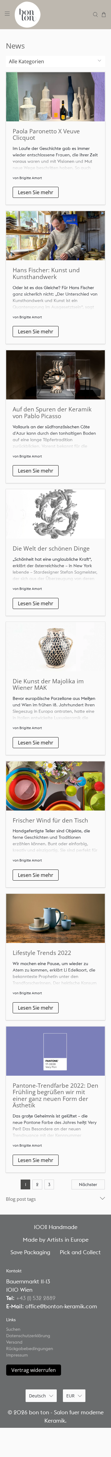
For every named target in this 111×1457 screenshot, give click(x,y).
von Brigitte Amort (27, 178)
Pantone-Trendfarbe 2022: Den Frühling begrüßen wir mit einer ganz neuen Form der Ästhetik (55, 1095)
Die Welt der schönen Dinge (51, 548)
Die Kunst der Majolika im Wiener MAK (48, 684)
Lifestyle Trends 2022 (42, 952)
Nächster (88, 1184)
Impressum (17, 1355)
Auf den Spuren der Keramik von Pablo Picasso (52, 412)
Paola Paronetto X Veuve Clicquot (46, 134)
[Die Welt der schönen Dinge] (55, 514)
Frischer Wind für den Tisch (50, 820)
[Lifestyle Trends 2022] (55, 918)
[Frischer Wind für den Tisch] (55, 786)
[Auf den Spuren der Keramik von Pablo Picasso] (55, 374)
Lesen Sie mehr (35, 192)
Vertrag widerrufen (33, 1370)
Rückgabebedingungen (29, 1348)
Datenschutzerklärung (28, 1335)
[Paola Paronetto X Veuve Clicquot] (55, 96)
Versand (14, 1342)
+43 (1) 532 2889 (36, 1298)
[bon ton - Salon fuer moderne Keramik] (51, 15)
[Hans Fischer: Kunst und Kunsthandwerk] (55, 235)
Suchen (13, 1329)
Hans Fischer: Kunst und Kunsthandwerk (46, 273)
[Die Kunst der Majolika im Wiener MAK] (55, 646)
